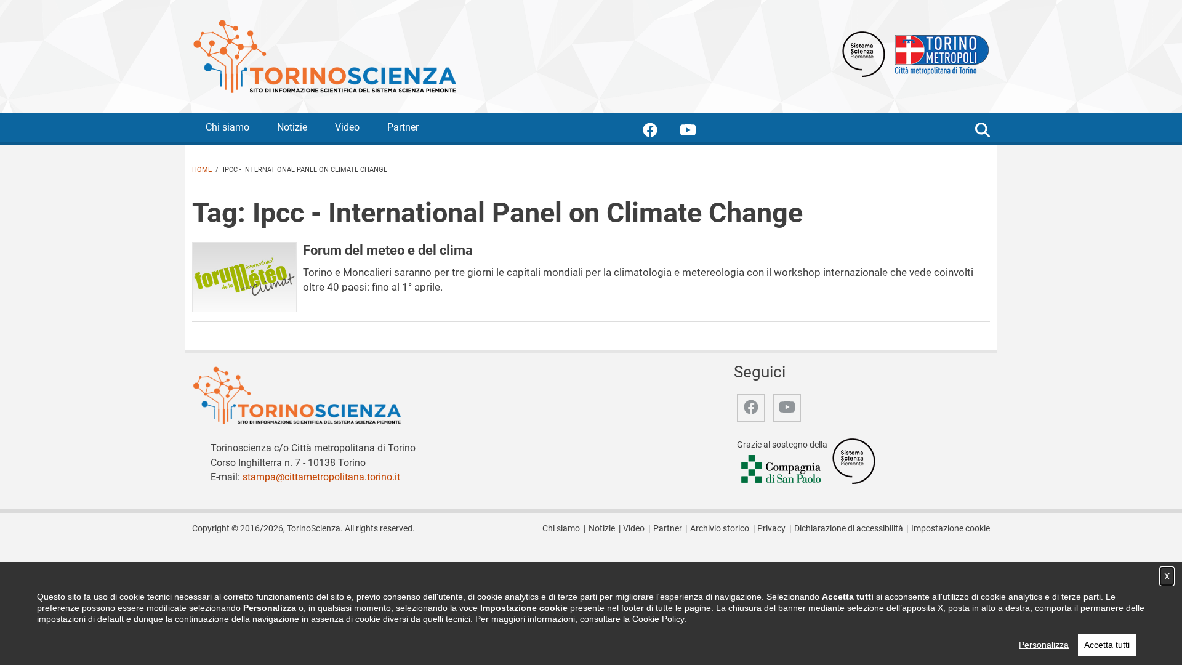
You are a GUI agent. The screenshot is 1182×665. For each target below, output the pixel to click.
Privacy (771, 528)
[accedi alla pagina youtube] (698, 132)
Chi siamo (227, 127)
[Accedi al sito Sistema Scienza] (853, 460)
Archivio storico (719, 528)
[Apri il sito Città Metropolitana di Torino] (939, 53)
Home (202, 170)
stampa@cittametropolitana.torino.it (321, 477)
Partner (403, 127)
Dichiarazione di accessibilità (848, 528)
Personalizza (1044, 645)
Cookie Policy (658, 619)
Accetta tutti (1107, 645)
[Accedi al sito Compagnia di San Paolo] (782, 469)
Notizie (292, 127)
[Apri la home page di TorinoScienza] (324, 56)
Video (347, 127)
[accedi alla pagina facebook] (660, 132)
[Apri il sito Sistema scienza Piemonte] (863, 53)
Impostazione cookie (950, 528)
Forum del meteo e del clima (388, 250)
